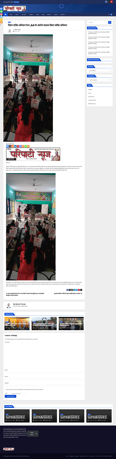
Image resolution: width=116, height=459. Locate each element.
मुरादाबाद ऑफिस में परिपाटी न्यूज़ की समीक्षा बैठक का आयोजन (67, 293)
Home (10, 14)
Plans (86, 456)
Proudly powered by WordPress (9, 456)
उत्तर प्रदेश (24, 14)
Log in (89, 93)
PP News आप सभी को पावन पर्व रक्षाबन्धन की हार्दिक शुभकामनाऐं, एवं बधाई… (15, 418)
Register (90, 89)
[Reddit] (12, 146)
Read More (31, 433)
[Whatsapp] (26, 146)
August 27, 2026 (11, 420)
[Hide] (0, 24)
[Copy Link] (1, 19)
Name (6, 370)
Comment (7, 342)
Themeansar (26, 456)
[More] (28, 146)
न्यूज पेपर (56, 14)
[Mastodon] (20, 146)
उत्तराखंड (31, 14)
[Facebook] (7, 146)
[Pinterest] (18, 146)
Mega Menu (77, 456)
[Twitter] (1, 16)
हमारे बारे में (63, 14)
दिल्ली (38, 14)
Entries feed (91, 96)
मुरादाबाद (9, 22)
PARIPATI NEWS (20, 420)
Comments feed (92, 100)
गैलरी (96, 456)
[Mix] (23, 146)
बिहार (43, 14)
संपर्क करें (106, 456)
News (17, 14)
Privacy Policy (91, 456)
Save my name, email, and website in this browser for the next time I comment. (24, 389)
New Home (82, 456)
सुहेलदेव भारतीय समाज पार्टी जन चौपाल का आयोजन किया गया (17, 324)
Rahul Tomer (18, 29)
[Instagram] (1, 14)
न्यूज (99, 456)
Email (6, 376)
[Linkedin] (15, 146)
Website (7, 383)
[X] (10, 146)
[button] (108, 14)
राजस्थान (49, 14)
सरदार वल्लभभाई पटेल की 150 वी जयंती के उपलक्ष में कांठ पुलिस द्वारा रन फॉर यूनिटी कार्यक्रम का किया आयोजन (43, 325)
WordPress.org (92, 103)
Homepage (71, 456)
